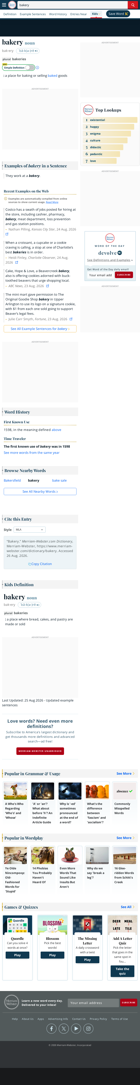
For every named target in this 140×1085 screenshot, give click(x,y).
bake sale (59, 480)
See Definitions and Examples (108, 260)
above (56, 430)
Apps (41, 1019)
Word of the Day (110, 246)
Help (15, 1019)
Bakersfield (12, 480)
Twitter (64, 1029)
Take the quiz (122, 971)
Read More (52, 202)
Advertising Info (58, 1019)
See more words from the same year (32, 452)
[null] (119, 253)
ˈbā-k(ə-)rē (26, 50)
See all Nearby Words (39, 491)
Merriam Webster (12, 1002)
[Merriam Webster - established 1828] (12, 5)
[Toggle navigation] (4, 5)
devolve (107, 253)
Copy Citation (41, 564)
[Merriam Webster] (110, 238)
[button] (96, 14)
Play (17, 955)
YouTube (76, 1029)
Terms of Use (119, 1019)
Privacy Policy (99, 1019)
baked (52, 75)
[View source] (7, 234)
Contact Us (79, 1019)
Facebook (51, 1029)
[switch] (18, 67)
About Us (28, 1019)
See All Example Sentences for (39, 329)
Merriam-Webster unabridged (40, 751)
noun (30, 43)
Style (8, 529)
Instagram (88, 1029)
